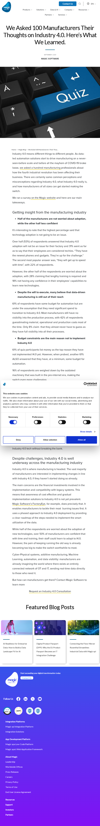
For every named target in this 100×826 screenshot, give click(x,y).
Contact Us (68, 3)
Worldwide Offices (14, 767)
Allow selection (50, 440)
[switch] (37, 422)
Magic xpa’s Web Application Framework (24, 749)
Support (9, 804)
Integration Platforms (15, 721)
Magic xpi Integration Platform (19, 726)
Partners (9, 814)
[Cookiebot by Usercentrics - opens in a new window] (85, 384)
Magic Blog (22, 150)
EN (92, 3)
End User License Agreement (18, 792)
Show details (86, 432)
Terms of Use (11, 787)
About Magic (11, 756)
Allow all (82, 440)
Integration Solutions (14, 731)
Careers (8, 777)
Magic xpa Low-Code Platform (19, 744)
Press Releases (12, 772)
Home (14, 150)
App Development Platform (17, 739)
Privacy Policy (11, 782)
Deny (18, 440)
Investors (9, 809)
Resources (10, 799)
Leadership (10, 762)
